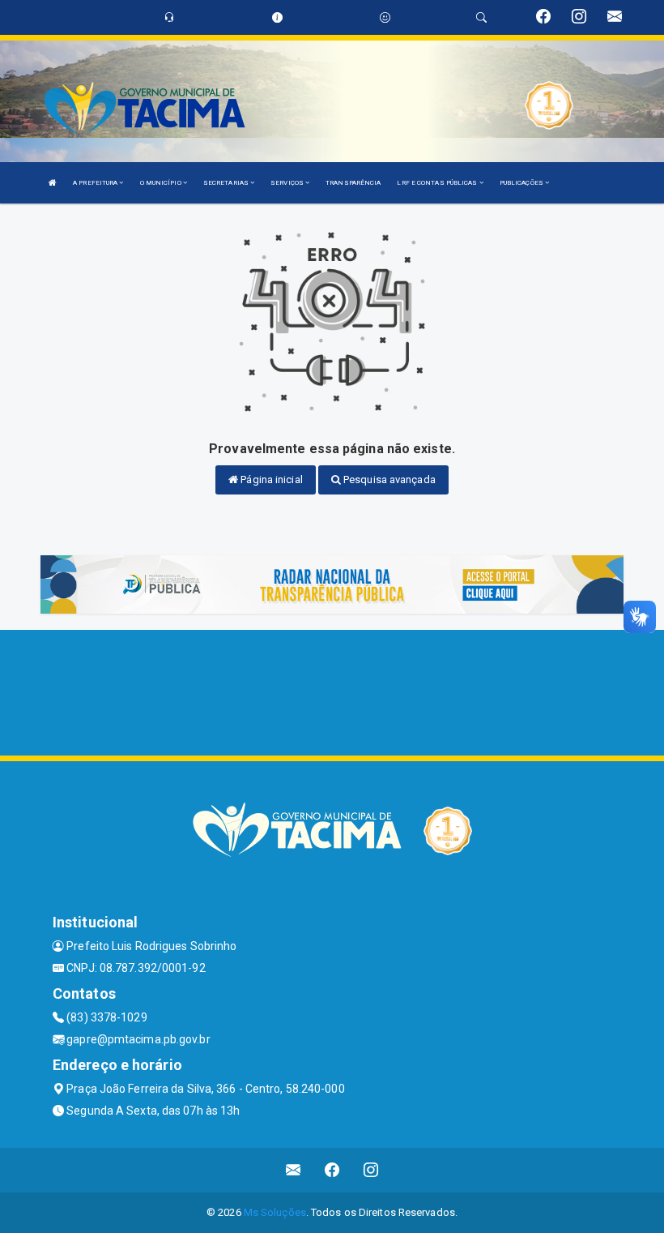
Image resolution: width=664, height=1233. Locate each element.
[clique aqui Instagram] (371, 1170)
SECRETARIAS (226, 182)
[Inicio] (52, 182)
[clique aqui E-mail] (293, 1170)
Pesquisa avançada (388, 479)
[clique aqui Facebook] (332, 1170)
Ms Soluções (275, 1212)
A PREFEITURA (96, 182)
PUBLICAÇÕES (522, 182)
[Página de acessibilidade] (385, 17)
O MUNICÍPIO (161, 182)
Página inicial (270, 479)
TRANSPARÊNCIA (353, 182)
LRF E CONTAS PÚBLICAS (438, 182)
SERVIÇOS (287, 182)
